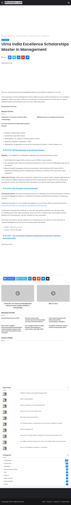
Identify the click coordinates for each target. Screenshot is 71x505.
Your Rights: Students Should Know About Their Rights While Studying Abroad (42, 441)
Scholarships (11, 36)
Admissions (7, 466)
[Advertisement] (35, 20)
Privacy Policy (65, 501)
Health (6, 484)
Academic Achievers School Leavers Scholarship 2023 (58, 326)
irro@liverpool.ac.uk (15, 227)
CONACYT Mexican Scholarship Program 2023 (33, 393)
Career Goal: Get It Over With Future (30, 411)
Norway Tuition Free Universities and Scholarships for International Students (35, 320)
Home (4, 36)
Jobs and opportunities (10, 469)
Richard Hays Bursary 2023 (10, 318)
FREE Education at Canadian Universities (50, 117)
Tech (5, 472)
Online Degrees (8, 481)
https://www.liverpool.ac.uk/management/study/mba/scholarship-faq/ (23, 205)
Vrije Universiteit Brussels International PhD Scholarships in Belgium (57, 320)
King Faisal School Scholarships (29, 417)
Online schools (8, 478)
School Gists (7, 463)
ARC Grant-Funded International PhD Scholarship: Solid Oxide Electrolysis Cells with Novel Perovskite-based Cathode (11, 329)
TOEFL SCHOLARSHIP (26, 399)
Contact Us (57, 501)
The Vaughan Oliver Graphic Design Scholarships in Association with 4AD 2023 (34, 327)
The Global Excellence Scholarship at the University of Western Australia (41, 423)
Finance (6, 475)
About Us (49, 501)
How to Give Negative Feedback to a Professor (33, 447)
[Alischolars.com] (13, 2)
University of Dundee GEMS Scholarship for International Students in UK (41, 435)
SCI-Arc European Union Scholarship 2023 (32, 405)
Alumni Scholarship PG (26, 429)
